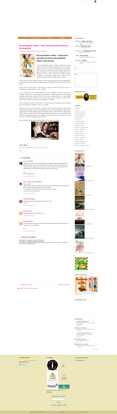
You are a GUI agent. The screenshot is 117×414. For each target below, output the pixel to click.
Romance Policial (79, 139)
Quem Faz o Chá (37, 37)
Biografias (77, 108)
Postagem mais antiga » (64, 284)
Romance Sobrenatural (80, 141)
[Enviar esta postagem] (20, 150)
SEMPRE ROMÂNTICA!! (83, 321)
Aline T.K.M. (26, 161)
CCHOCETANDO (27, 199)
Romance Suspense (80, 143)
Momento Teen (78, 117)
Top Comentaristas (27, 360)
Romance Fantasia (79, 133)
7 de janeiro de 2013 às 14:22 (29, 176)
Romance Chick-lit (79, 125)
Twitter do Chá (86, 41)
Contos (76, 110)
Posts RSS (84, 56)
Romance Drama (79, 131)
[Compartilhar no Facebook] (25, 145)
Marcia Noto (26, 221)
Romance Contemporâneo (81, 127)
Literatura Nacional (79, 116)
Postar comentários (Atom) (30, 288)
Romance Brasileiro (42, 51)
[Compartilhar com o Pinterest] (26, 145)
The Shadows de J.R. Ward (83, 340)
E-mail (84, 60)
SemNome (35, 360)
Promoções (62, 37)
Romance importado (80, 137)
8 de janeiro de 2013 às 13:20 (29, 193)
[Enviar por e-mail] (20, 145)
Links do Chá (49, 37)
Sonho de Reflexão (82, 328)
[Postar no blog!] (21, 145)
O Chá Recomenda (79, 121)
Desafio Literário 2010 (80, 114)
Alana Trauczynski (31, 51)
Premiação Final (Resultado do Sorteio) (86, 345)
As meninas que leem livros (84, 333)
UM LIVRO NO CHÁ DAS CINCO (38, 412)
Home (24, 37)
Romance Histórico (79, 135)
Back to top (84, 412)
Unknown (25, 211)
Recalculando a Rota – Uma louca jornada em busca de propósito (43, 46)
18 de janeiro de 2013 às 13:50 (29, 231)
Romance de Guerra (80, 129)
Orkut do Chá (85, 46)
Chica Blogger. (61, 412)
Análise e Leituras (81, 339)
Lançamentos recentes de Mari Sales (85, 329)
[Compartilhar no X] (23, 145)
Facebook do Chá (89, 51)
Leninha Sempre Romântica (30, 181)
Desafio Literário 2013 (82, 344)
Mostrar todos (95, 349)
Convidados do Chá (80, 112)
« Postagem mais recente (26, 284)
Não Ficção (78, 119)
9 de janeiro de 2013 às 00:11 (29, 215)
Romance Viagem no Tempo (82, 145)
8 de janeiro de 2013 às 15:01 (29, 205)
